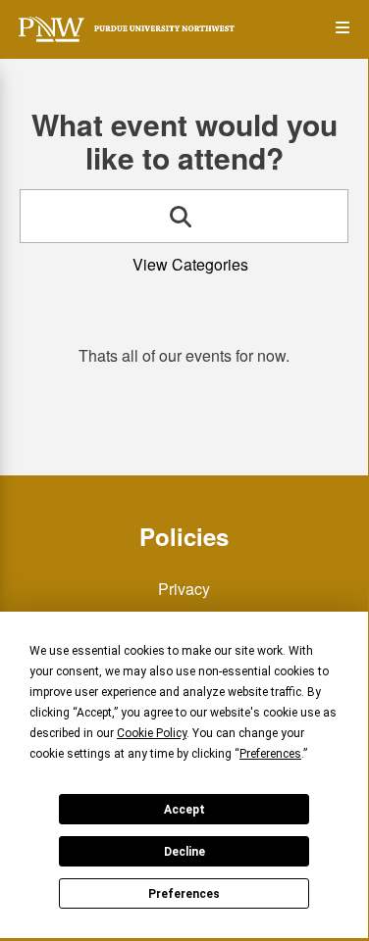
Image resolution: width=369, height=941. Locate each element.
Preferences (184, 894)
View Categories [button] (190, 264)
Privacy (184, 588)
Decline (184, 852)
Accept (184, 810)
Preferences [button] (270, 754)
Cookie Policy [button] (151, 733)
